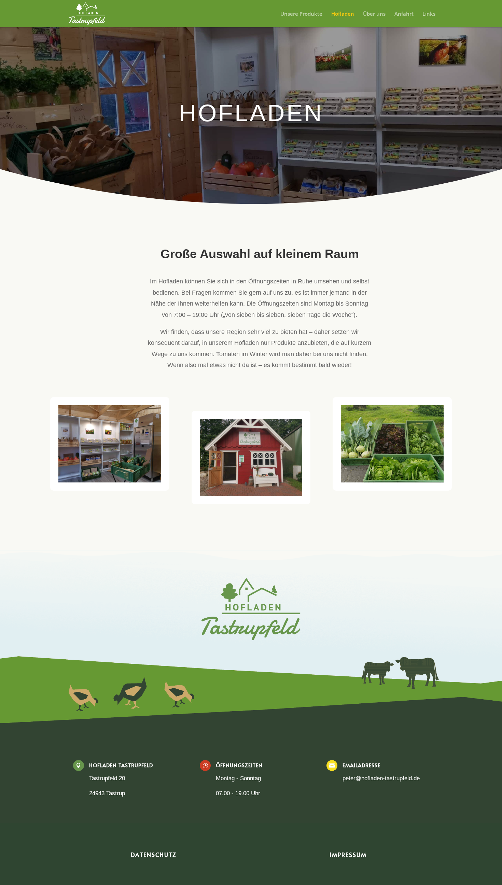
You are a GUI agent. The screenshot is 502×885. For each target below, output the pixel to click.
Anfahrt (404, 14)
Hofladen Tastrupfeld (121, 765)
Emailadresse (361, 765)
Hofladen (342, 14)
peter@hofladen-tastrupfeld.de (381, 778)
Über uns (374, 14)
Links (428, 14)
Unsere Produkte (301, 14)
